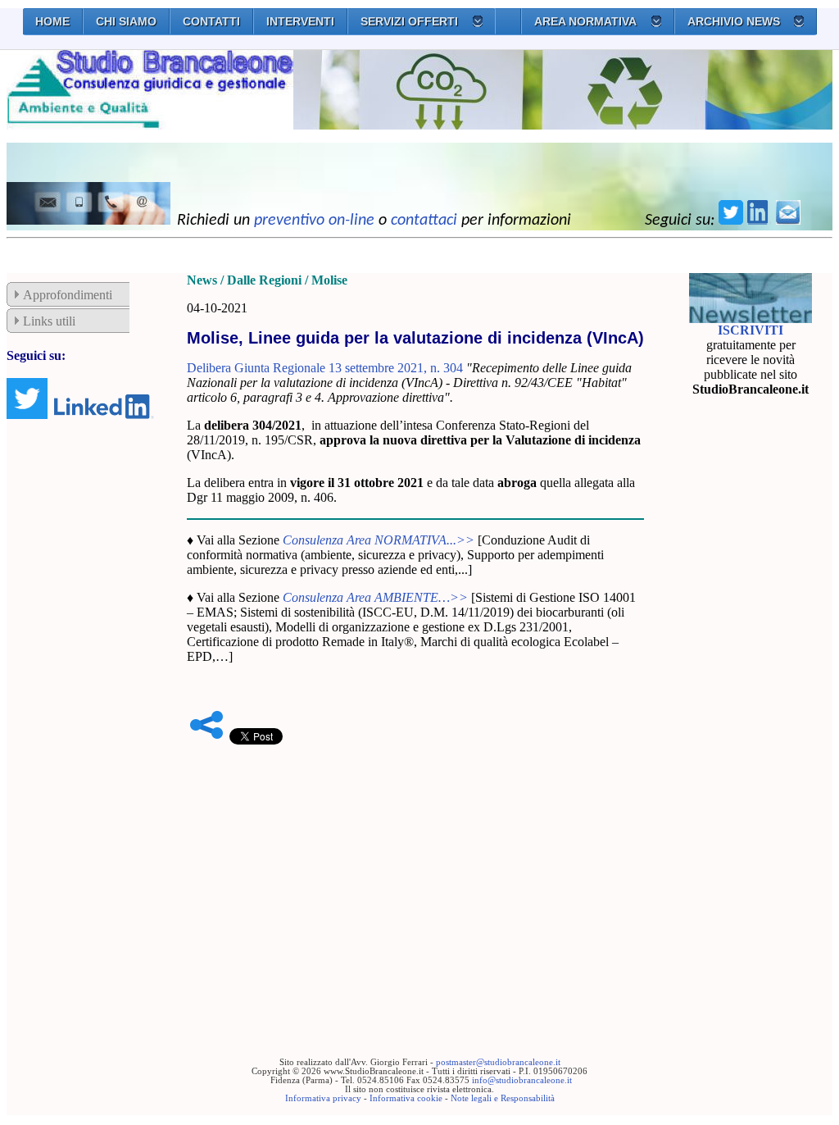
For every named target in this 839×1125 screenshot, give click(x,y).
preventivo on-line (314, 220)
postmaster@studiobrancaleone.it (498, 1062)
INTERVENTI (300, 21)
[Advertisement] (415, 876)
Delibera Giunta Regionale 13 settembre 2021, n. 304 (325, 368)
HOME (52, 21)
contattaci (424, 220)
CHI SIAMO (126, 21)
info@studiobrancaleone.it (522, 1080)
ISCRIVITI (750, 330)
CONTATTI (211, 21)
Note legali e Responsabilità (503, 1098)
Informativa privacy (323, 1098)
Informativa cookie (406, 1098)
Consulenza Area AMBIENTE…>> (375, 597)
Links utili (49, 321)
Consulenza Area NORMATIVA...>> (378, 540)
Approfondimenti (67, 295)
